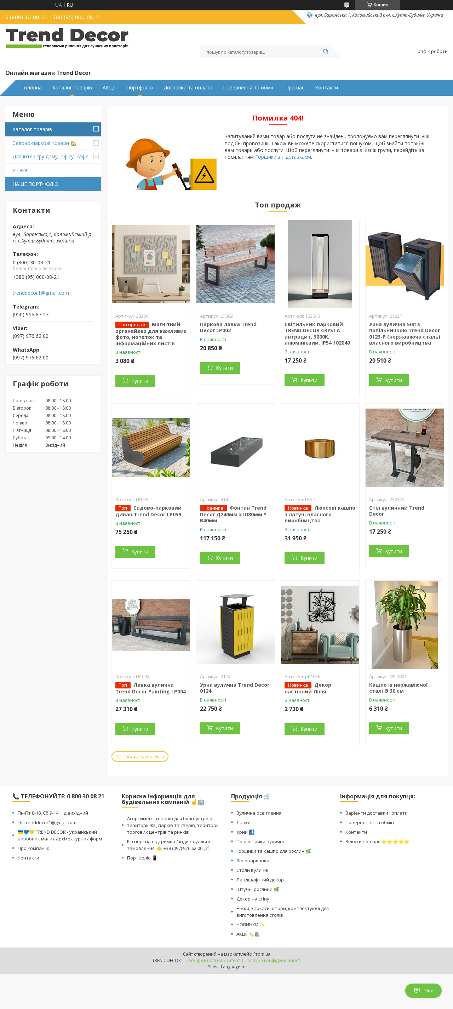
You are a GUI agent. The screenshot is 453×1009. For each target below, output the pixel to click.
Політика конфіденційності (273, 960)
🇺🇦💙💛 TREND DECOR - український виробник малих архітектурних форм (60, 835)
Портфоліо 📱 (142, 858)
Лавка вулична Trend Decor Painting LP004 (150, 688)
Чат (428, 990)
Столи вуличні (252, 870)
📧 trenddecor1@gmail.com (47, 822)
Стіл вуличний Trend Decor (396, 510)
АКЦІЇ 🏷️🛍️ (248, 934)
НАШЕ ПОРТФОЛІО (35, 184)
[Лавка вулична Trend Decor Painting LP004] (151, 625)
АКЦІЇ (109, 87)
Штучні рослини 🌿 (257, 889)
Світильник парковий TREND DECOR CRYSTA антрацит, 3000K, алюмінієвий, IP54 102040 (317, 333)
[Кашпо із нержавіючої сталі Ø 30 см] (405, 625)
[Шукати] (326, 52)
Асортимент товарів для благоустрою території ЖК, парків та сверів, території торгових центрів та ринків (172, 825)
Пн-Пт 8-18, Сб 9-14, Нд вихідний (53, 813)
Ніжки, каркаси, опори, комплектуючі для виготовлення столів (282, 911)
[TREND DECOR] (67, 45)
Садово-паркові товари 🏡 (44, 143)
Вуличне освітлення (258, 813)
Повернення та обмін (249, 87)
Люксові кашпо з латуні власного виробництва (320, 514)
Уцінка (20, 170)
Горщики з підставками (283, 156)
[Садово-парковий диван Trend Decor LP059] (151, 448)
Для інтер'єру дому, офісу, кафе (50, 156)
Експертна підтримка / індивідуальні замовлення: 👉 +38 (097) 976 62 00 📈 (168, 844)
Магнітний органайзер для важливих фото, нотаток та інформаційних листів (151, 334)
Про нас (294, 87)
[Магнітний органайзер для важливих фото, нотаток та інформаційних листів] (151, 264)
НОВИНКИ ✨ (250, 924)
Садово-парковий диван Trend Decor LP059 (148, 511)
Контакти (326, 87)
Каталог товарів (72, 87)
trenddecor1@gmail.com (41, 293)
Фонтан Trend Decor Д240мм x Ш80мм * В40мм (233, 514)
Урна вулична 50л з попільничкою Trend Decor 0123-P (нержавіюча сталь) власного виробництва (404, 333)
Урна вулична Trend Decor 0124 (234, 687)
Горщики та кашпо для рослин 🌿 (273, 851)
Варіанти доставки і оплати (376, 813)
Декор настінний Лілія (308, 688)
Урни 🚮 (245, 832)
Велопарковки (252, 860)
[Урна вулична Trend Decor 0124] (235, 625)
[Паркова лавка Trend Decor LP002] (235, 264)
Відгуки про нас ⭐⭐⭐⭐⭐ (377, 841)
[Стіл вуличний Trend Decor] (405, 448)
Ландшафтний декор (260, 879)
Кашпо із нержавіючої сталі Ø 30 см (398, 687)
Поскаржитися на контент (212, 960)
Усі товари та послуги (140, 756)
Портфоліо (139, 87)
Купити (139, 380)
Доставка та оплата (188, 87)
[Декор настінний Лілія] (320, 625)
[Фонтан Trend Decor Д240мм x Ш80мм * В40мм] (235, 448)
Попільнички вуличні (260, 841)
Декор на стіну (252, 899)
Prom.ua (261, 954)
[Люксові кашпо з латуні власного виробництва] (320, 448)
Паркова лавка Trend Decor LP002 (228, 327)
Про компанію (34, 848)
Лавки (243, 822)
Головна (31, 87)
